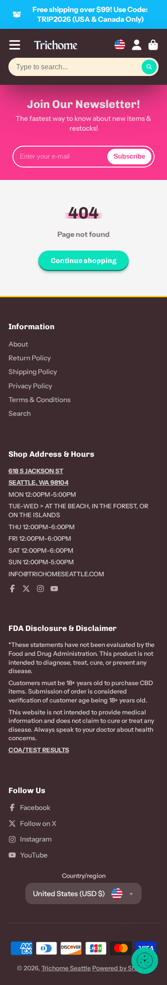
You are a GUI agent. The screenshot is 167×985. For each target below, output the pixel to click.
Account (136, 45)
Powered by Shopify (121, 968)
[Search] (149, 67)
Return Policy (29, 358)
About (18, 344)
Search (19, 413)
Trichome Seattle (66, 968)
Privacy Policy (30, 386)
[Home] (55, 45)
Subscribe (129, 156)
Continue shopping (83, 260)
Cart (153, 45)
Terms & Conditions (39, 399)
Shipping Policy (32, 371)
